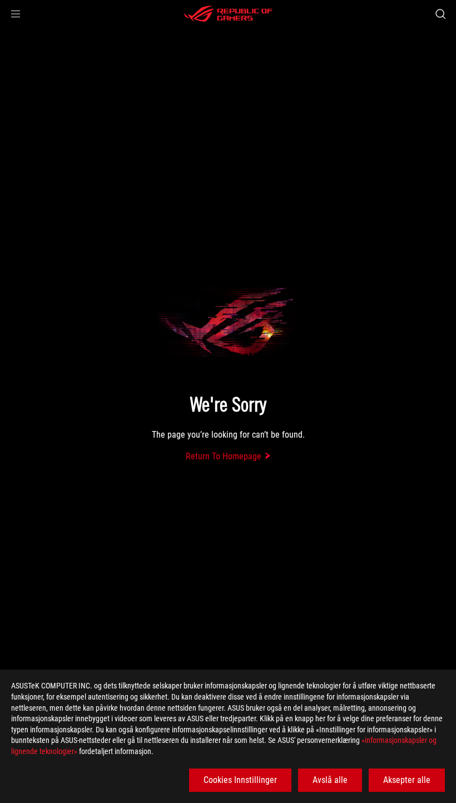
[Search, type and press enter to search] (440, 14)
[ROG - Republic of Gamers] (228, 14)
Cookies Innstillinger (240, 780)
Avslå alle (330, 780)
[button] (15, 14)
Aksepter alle (406, 780)
